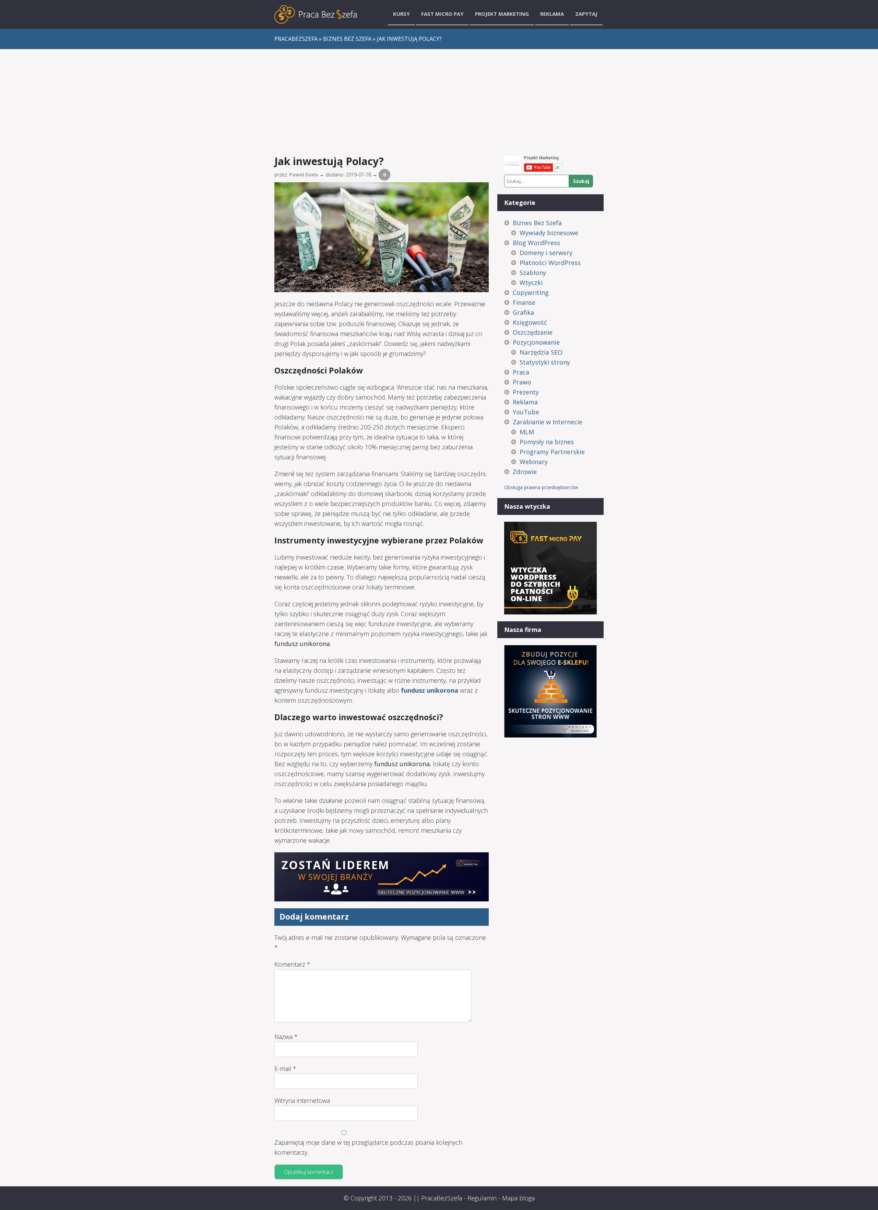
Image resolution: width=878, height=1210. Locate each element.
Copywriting (531, 292)
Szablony (533, 272)
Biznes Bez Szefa (537, 223)
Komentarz (292, 964)
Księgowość (530, 322)
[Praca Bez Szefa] (315, 14)
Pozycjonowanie (536, 342)
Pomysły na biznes (547, 442)
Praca (521, 372)
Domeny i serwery (546, 253)
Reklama (552, 13)
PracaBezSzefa (441, 1198)
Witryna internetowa (302, 1100)
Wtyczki (531, 282)
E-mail (285, 1068)
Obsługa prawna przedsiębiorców (541, 487)
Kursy (401, 13)
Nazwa (286, 1037)
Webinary (534, 462)
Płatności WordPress (550, 262)
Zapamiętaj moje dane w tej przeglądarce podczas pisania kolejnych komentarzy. (368, 1147)
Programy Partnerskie (552, 452)
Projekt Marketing (502, 13)
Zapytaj (586, 13)
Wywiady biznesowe (549, 233)
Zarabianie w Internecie (547, 422)
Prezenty (526, 392)
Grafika (523, 312)
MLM (527, 432)
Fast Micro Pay (442, 13)
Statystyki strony (545, 362)
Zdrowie (525, 472)
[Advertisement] (439, 101)
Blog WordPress (536, 243)
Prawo (522, 382)
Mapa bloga (518, 1198)
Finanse (524, 302)
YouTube (526, 412)
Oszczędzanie (533, 332)
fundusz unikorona (429, 690)
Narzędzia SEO (541, 352)
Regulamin (482, 1198)
